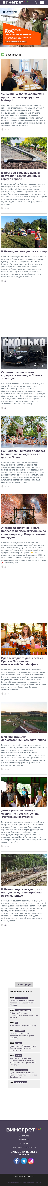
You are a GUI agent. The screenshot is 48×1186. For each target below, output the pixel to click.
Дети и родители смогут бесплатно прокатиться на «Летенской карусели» (20, 813)
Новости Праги (21, 998)
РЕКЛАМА (24, 1143)
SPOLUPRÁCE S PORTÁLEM (24, 1147)
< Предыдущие (24, 984)
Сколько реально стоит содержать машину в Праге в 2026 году (21, 375)
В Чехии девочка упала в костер (24, 251)
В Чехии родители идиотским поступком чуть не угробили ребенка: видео (22, 892)
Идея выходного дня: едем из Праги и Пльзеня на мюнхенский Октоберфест (22, 661)
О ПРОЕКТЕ (24, 1135)
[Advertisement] (24, 310)
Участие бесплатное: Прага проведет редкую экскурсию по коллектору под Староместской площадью (23, 532)
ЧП (16, 1023)
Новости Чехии (21, 1082)
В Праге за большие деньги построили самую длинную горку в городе (20, 175)
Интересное (20, 1031)
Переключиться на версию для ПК (24, 1182)
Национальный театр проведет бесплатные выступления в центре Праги (23, 454)
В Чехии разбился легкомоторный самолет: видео (23, 738)
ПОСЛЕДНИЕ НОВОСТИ (21, 991)
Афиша (18, 1043)
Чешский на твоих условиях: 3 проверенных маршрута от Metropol (22, 97)
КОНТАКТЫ (24, 1139)
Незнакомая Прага (22, 1010)
